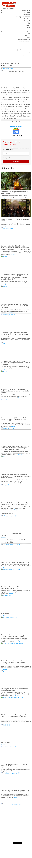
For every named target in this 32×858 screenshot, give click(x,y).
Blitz (28, 33)
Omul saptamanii (24, 42)
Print (28, 31)
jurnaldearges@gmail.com (15, 814)
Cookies (25, 854)
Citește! (3, 198)
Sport (28, 27)
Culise (28, 37)
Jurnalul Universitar (24, 39)
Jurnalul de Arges (8, 69)
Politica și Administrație (22, 17)
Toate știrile (26, 12)
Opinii (28, 23)
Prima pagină (26, 10)
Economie (27, 21)
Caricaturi (27, 35)
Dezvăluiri (27, 19)
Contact (6, 854)
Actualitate (26, 14)
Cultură (28, 25)
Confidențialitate (16, 854)
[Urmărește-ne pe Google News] (16, 132)
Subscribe (16, 161)
